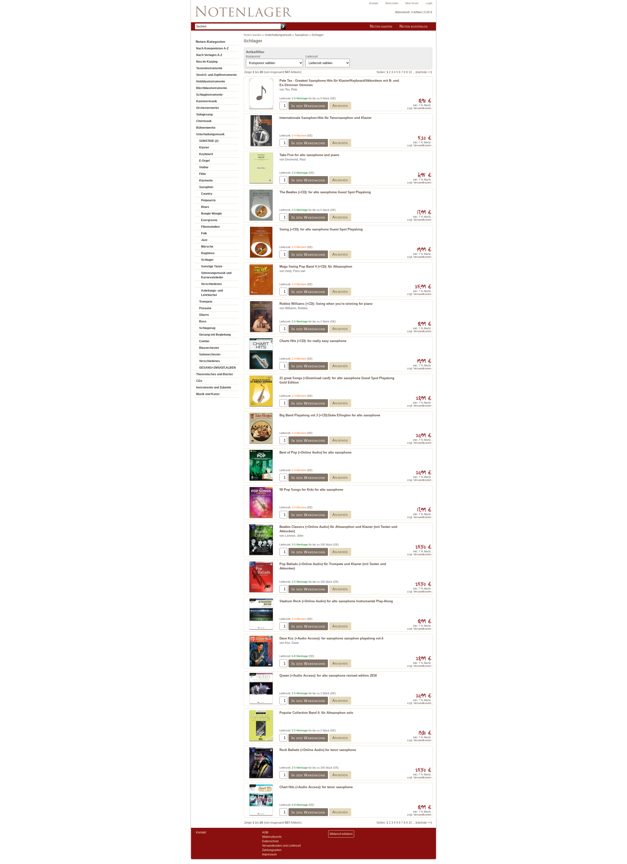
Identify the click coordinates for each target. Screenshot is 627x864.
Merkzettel (392, 3)
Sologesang (204, 114)
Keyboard (206, 154)
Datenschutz (270, 841)
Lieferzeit (311, 56)
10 (410, 72)
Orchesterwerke (207, 108)
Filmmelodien (210, 226)
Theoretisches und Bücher (214, 374)
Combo (204, 341)
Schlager (207, 259)
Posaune (205, 308)
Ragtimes (208, 253)
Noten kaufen (381, 26)
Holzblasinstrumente (210, 81)
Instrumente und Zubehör (213, 387)
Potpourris (208, 200)
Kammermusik (206, 101)
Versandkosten (422, 108)
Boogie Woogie (211, 213)
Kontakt (373, 3)
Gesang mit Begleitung (215, 334)
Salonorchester (210, 354)
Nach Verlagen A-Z (209, 55)
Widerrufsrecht (271, 837)
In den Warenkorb (308, 106)
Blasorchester (209, 348)
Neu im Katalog (206, 61)
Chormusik (204, 121)
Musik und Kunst (207, 394)
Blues (205, 207)
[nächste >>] (424, 72)
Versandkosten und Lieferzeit (281, 845)
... (414, 72)
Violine (203, 167)
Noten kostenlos (413, 26)
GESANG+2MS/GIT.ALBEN (217, 367)
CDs (199, 381)
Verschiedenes (211, 284)
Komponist (253, 56)
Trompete (205, 301)
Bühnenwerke (206, 127)
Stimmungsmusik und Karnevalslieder (216, 275)
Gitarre (204, 315)
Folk (204, 233)
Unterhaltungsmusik (210, 134)
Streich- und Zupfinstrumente (216, 75)
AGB (265, 832)
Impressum (269, 854)
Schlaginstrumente (209, 94)
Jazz (204, 240)
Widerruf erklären (341, 834)
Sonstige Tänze (211, 266)
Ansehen (340, 105)
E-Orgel (204, 160)
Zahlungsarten (271, 850)
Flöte (202, 174)
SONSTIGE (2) (208, 141)
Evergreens (209, 220)
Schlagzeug (207, 328)
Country (206, 193)
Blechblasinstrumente (211, 88)
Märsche (207, 246)
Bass (202, 321)
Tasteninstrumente (209, 68)
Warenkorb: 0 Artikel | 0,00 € (413, 12)
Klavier (204, 147)
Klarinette (206, 180)
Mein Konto (412, 3)
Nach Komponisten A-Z (212, 48)
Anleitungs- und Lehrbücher (212, 293)
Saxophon (206, 187)
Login (429, 3)
